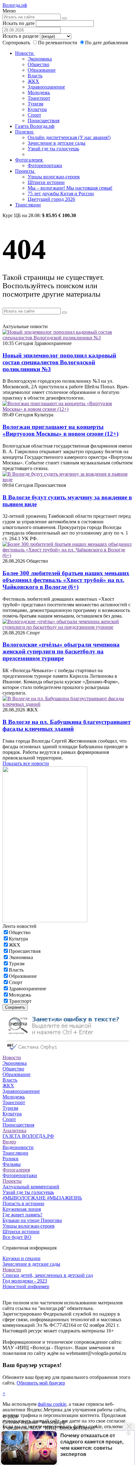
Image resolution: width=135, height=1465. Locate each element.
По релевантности (58, 42)
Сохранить (15, 1007)
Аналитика (14, 1130)
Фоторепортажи (45, 165)
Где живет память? (22, 1214)
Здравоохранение (46, 87)
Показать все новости (26, 763)
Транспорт (39, 98)
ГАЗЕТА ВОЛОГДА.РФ (28, 1136)
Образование (42, 70)
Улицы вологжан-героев (54, 176)
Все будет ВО (17, 1237)
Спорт (34, 115)
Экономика (40, 58)
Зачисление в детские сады (56, 143)
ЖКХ (33, 81)
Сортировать (16, 42)
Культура (37, 109)
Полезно (25, 131)
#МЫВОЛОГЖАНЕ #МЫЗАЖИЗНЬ (42, 1198)
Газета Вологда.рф (34, 126)
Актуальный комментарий (31, 1186)
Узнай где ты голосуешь (53, 148)
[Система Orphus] (67, 1052)
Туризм (35, 103)
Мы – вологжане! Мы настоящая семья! (70, 188)
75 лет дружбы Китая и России (61, 193)
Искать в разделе (21, 36)
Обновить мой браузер (41, 1382)
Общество (38, 64)
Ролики (11, 1158)
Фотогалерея (29, 160)
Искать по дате (19, 23)
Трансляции (28, 204)
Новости (25, 53)
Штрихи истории (46, 182)
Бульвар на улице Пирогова (32, 1220)
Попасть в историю (23, 1203)
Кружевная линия (22, 1209)
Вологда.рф (15, 5)
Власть (35, 75)
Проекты (25, 171)
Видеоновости (18, 1147)
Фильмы (12, 1164)
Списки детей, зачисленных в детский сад (48, 1275)
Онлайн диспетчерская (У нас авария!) (69, 137)
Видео (9, 1141)
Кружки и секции (21, 1258)
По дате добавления (106, 42)
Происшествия (43, 120)
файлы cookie (52, 1404)
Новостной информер (26, 1286)
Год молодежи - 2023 (25, 1280)
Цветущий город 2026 (51, 199)
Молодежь (39, 92)
